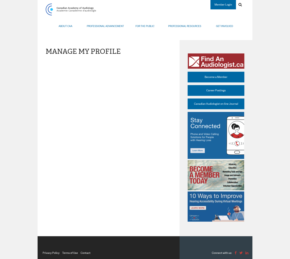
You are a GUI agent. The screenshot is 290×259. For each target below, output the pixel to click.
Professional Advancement (105, 26)
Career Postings (216, 90)
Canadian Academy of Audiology (71, 9)
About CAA (65, 26)
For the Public (144, 26)
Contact (85, 253)
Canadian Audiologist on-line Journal (216, 104)
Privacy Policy (51, 253)
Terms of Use (70, 253)
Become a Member (216, 77)
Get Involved (224, 26)
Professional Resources (184, 26)
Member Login (223, 4)
